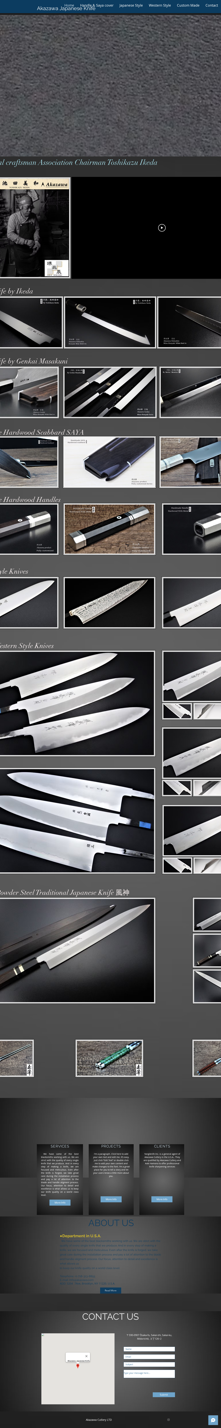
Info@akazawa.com (81, 1279)
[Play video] (162, 228)
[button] (97, 5)
